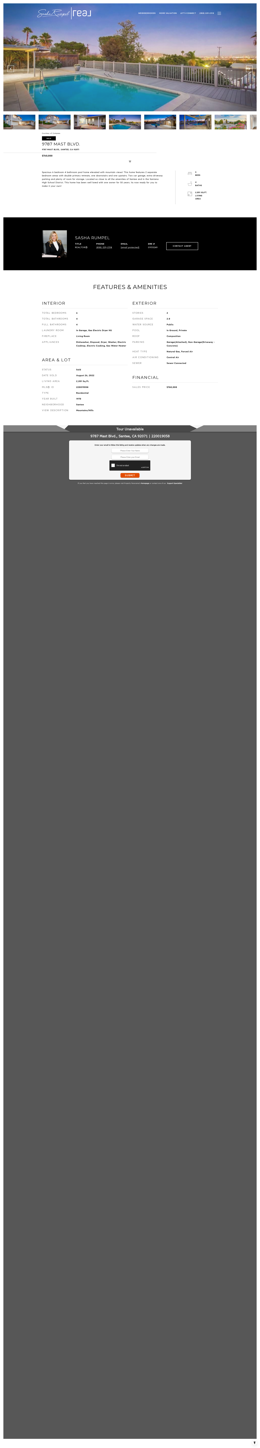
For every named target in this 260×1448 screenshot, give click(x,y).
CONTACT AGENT (182, 246)
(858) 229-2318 (104, 247)
